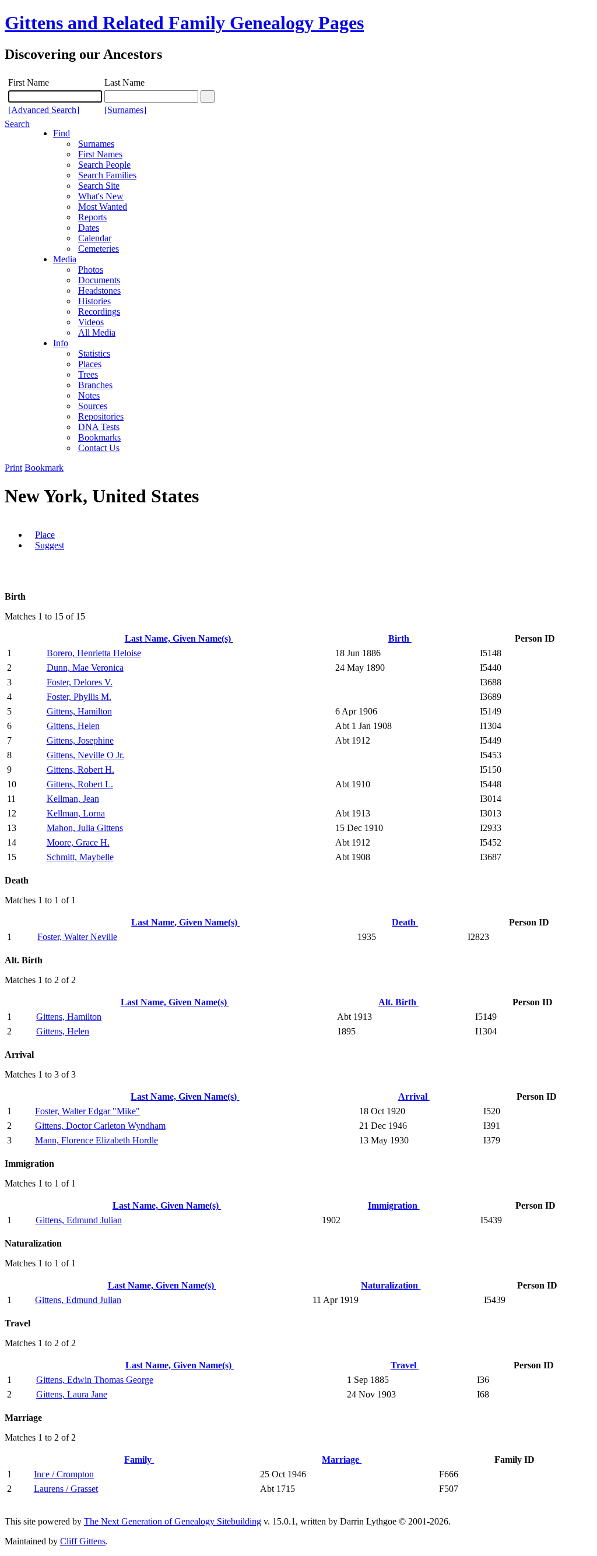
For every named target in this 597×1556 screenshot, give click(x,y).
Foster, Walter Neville (77, 937)
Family (139, 1460)
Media (64, 259)
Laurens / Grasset (66, 1489)
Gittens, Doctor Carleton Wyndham (100, 1126)
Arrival (414, 1096)
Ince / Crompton (64, 1474)
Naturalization (390, 1285)
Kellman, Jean (73, 799)
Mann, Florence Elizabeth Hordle (96, 1140)
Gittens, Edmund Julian (79, 1220)
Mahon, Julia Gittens (85, 828)
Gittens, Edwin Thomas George (94, 1380)
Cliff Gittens (83, 1541)
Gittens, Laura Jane (71, 1394)
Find (61, 133)
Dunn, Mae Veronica (85, 668)
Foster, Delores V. (80, 682)
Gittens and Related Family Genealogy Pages (184, 22)
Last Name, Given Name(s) (179, 638)
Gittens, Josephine (80, 740)
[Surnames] (125, 110)
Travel (405, 1365)
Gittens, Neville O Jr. (85, 755)
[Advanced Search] (43, 110)
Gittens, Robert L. (80, 784)
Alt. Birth (398, 1002)
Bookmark (44, 468)
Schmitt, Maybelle (80, 857)
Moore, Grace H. (78, 842)
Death (405, 922)
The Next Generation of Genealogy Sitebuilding (172, 1521)
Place (45, 535)
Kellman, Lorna (76, 813)
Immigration (394, 1205)
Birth (400, 638)
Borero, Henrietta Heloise (94, 653)
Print (13, 468)
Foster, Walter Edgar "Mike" (87, 1111)
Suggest (49, 545)
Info (60, 343)
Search (17, 124)
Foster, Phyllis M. (79, 697)
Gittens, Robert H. (80, 770)
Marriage (341, 1460)
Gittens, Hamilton (79, 711)
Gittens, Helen (73, 726)
